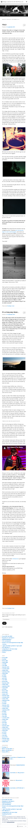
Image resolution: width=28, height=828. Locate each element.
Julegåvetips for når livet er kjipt (9, 649)
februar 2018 (5, 691)
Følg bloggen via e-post (8, 613)
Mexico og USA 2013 (7, 750)
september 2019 (5, 672)
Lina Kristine (12, 772)
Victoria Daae (13, 757)
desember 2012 (5, 738)
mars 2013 (4, 735)
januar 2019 (4, 681)
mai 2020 (4, 664)
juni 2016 (4, 702)
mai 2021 (4, 659)
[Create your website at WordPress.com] (14, 1)
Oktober (4, 652)
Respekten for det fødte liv (8, 637)
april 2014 (4, 722)
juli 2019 (4, 675)
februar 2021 (5, 660)
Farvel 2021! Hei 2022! (7, 636)
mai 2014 (4, 721)
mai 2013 (4, 733)
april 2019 (4, 678)
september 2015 (5, 710)
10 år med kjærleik (6, 641)
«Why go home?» (20, 772)
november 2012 (5, 740)
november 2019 (5, 668)
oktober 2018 (5, 684)
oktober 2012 (5, 741)
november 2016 (5, 697)
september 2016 (5, 700)
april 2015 (4, 714)
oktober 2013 (5, 727)
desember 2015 (5, 705)
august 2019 (5, 673)
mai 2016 (4, 703)
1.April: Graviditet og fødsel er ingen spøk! (12, 645)
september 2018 (5, 686)
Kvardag (9, 306)
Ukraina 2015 (5, 752)
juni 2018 (4, 689)
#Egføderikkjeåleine (6, 639)
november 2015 (5, 706)
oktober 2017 (5, 694)
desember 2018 (5, 683)
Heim (3, 15)
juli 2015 (4, 711)
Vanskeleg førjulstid (6, 650)
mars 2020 (4, 665)
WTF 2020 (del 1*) (6, 647)
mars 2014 (4, 724)
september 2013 (5, 729)
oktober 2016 (5, 698)
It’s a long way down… (10, 312)
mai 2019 (4, 676)
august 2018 (5, 687)
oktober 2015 (5, 708)
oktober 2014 (5, 719)
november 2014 (5, 717)
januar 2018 (4, 692)
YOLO (4, 24)
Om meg (8, 15)
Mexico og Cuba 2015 (7, 748)
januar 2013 (4, 737)
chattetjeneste (15, 558)
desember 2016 (5, 695)
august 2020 (5, 662)
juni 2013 (4, 732)
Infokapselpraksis (10, 822)
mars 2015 (4, 716)
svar (13, 306)
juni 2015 (4, 713)
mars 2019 (4, 679)
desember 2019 (5, 667)
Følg (4, 623)
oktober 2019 (5, 670)
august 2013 (5, 730)
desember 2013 (5, 725)
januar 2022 (4, 657)
